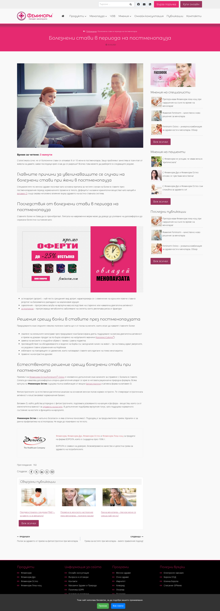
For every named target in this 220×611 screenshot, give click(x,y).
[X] (36, 472)
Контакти (193, 16)
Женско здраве (123, 572)
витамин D (22, 193)
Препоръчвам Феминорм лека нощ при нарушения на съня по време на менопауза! (182, 102)
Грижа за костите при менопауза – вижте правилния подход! (114, 538)
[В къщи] (84, 31)
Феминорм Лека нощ (31, 585)
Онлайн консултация (149, 16)
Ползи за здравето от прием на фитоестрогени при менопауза (47, 538)
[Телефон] (150, 4)
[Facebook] (138, 4)
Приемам (103, 606)
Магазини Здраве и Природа (83, 585)
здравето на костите (53, 406)
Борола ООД (170, 577)
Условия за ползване (79, 593)
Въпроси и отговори (78, 577)
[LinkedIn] (42, 472)
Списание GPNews (173, 585)
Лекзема (120, 589)
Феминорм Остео (29, 581)
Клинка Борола (171, 581)
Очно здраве (122, 577)
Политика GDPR (76, 589)
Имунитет (120, 581)
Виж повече (118, 606)
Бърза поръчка (166, 4)
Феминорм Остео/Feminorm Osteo (46, 376)
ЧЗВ (112, 16)
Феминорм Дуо (28, 577)
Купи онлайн (191, 4)
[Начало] (64, 16)
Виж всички (28, 523)
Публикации (175, 16)
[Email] (52, 472)
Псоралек (120, 593)
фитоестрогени (93, 383)
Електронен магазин (174, 572)
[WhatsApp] (47, 472)
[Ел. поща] (144, 4)
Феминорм (26, 572)
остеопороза (27, 308)
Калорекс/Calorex (105, 337)
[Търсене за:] (116, 4)
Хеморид (120, 585)
